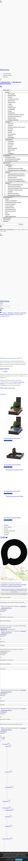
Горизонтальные (12, 95)
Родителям (10, 123)
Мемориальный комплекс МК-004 (12, 517)
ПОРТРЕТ (7, 816)
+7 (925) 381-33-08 (5, 82)
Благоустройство (6, 838)
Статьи (6, 529)
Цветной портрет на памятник (15, 179)
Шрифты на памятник (13, 193)
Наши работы (8, 527)
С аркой (10, 104)
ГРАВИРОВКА (8, 810)
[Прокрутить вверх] (1, 738)
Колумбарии (5, 801)
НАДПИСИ (7, 826)
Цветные (10, 146)
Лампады (7, 214)
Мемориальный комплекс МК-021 (12, 438)
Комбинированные (12, 148)
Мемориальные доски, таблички (16, 114)
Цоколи (7, 198)
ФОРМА (7, 746)
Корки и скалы (11, 149)
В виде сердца (11, 100)
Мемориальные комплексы (14, 116)
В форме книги (11, 102)
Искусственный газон (10, 209)
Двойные (10, 97)
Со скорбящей (11, 109)
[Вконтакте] (6, 537)
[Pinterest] (4, 537)
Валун (9, 151)
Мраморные (11, 143)
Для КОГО (7, 771)
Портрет (10, 166)
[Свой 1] (14, 79)
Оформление (5, 807)
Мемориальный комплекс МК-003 (12, 464)
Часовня (10, 111)
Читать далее (7, 440)
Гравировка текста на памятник (15, 168)
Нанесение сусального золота (15, 189)
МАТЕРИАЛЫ (8, 787)
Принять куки (19, 859)
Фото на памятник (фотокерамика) (16, 175)
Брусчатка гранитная (10, 204)
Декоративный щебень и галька (13, 202)
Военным (10, 130)
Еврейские (10, 135)
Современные (11, 112)
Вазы (6, 212)
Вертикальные (11, 93)
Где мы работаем (7, 73)
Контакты (5, 221)
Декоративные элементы (14, 195)
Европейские (11, 137)
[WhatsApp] (1, 537)
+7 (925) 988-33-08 (16, 82)
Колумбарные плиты (10, 157)
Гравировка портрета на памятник (16, 173)
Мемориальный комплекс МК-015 (12, 491)
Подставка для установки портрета (16, 180)
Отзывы (6, 534)
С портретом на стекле (13, 98)
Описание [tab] (5, 371)
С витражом (11, 153)
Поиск (2, 308)
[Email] (3, 537)
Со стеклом (10, 144)
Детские (10, 132)
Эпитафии (10, 191)
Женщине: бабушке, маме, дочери (16, 127)
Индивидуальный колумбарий (12, 159)
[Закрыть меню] (0, 740)
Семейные (10, 125)
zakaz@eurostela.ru (5, 83)
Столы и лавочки (9, 205)
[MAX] (14, 565)
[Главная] (1, 312)
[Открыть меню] (1, 303)
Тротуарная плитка (9, 207)
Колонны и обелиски (13, 119)
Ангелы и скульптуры (10, 211)
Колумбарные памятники (11, 160)
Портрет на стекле (12, 177)
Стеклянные (11, 141)
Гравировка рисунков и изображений (17, 170)
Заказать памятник (7, 75)
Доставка (5, 76)
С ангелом (10, 105)
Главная (6, 525)
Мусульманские (12, 134)
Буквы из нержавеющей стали (15, 184)
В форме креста (11, 107)
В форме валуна (12, 118)
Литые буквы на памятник (14, 186)
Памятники (5, 744)
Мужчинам (10, 128)
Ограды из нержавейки (11, 200)
